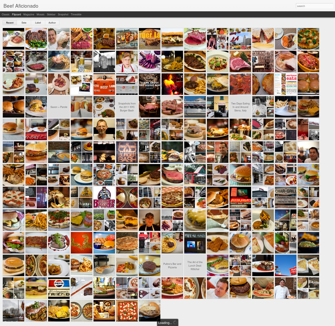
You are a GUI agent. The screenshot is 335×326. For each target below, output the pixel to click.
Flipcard (16, 14)
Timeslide (76, 14)
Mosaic (40, 14)
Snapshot (63, 14)
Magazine (28, 14)
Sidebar (51, 14)
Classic (6, 14)
